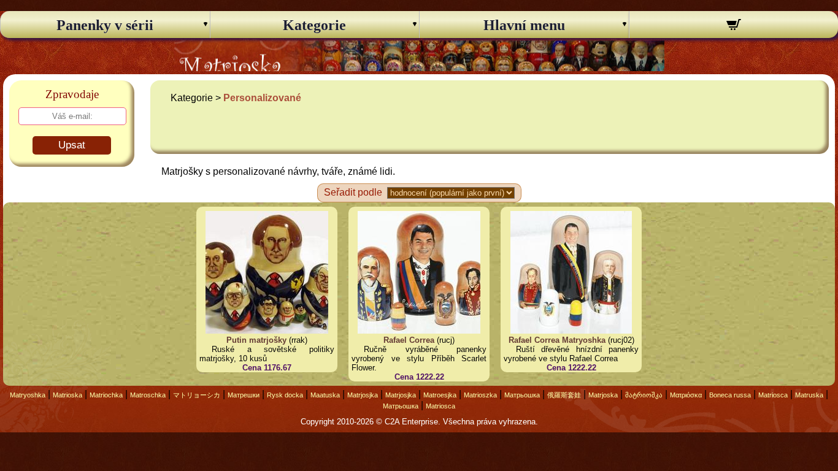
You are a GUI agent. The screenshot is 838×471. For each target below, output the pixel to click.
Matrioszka (480, 395)
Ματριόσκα (686, 395)
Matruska (809, 395)
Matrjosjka (362, 395)
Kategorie (314, 25)
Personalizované (262, 98)
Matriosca (773, 395)
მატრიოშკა (644, 395)
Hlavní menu (524, 25)
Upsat (71, 145)
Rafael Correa (408, 340)
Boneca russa (730, 395)
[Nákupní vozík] (734, 26)
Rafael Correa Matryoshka (557, 340)
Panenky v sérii (104, 25)
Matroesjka (439, 395)
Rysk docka (285, 395)
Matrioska (67, 395)
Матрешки (243, 395)
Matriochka (106, 395)
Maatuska (325, 395)
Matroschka (148, 395)
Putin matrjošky (256, 340)
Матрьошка (522, 395)
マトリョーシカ (196, 395)
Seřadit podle (353, 192)
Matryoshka (27, 395)
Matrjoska (603, 395)
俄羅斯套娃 (564, 395)
